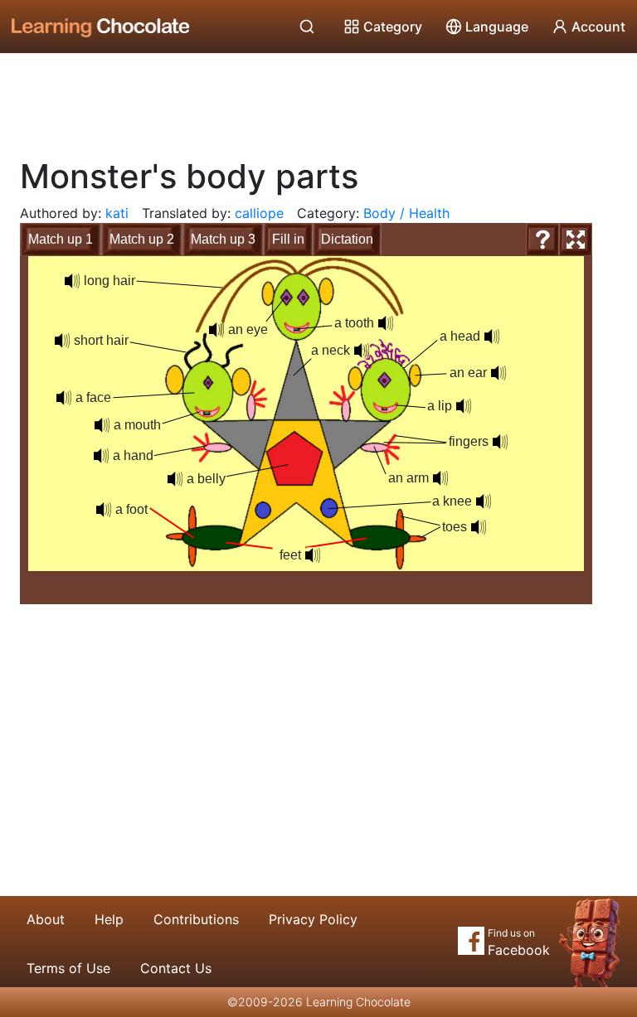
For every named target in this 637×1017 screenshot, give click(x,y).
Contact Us (176, 968)
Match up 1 (60, 239)
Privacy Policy (313, 919)
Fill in (288, 239)
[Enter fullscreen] (575, 239)
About (46, 919)
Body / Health (406, 213)
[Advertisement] (318, 99)
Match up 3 (223, 239)
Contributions (196, 919)
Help (109, 919)
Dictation (347, 239)
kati (117, 213)
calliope (259, 213)
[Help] (542, 239)
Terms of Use (68, 968)
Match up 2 (141, 239)
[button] (492, 336)
